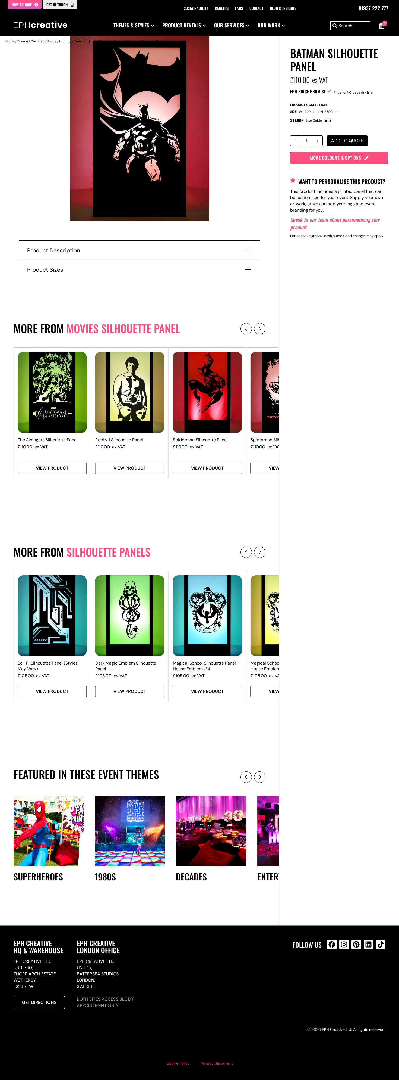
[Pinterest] (356, 944)
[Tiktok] (380, 944)
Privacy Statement (217, 1063)
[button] (246, 328)
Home (9, 41)
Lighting (65, 41)
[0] (381, 26)
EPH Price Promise (308, 91)
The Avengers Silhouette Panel (48, 440)
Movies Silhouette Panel (123, 328)
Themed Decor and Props (36, 41)
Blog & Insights (283, 8)
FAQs (239, 8)
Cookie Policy (178, 1063)
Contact (256, 8)
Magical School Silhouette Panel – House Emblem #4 (206, 666)
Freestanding (84, 41)
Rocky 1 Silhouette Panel (119, 440)
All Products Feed (333, 968)
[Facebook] (332, 944)
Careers (222, 8)
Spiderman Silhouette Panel (200, 440)
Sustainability (196, 8)
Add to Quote (347, 141)
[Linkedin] (368, 944)
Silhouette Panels (110, 41)
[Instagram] (344, 944)
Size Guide (314, 120)
